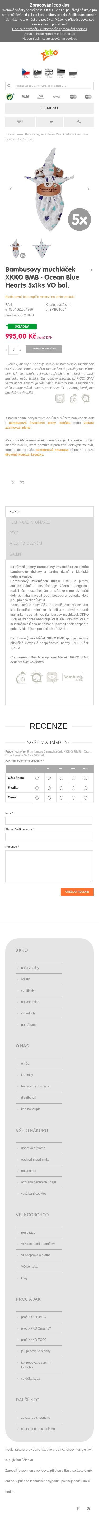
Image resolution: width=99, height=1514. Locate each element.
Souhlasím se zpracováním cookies (49, 34)
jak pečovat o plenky (35, 1351)
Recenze (11, 846)
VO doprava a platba (36, 1255)
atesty (25, 979)
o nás (25, 1063)
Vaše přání (22, 121)
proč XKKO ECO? (33, 1340)
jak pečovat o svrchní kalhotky (36, 1365)
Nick (8, 813)
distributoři (28, 1098)
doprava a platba (33, 1148)
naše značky (30, 968)
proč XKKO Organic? (36, 1328)
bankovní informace (35, 1086)
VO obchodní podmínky (38, 1244)
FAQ (24, 1278)
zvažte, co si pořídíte (35, 1417)
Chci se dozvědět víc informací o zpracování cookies (49, 29)
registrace (28, 1232)
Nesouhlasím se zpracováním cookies (49, 38)
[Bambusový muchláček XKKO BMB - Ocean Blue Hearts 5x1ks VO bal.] (49, 189)
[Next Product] (91, 270)
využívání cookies (33, 1193)
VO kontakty (29, 1266)
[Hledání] (9, 85)
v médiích (28, 1013)
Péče (14, 532)
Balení (16, 554)
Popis (15, 511)
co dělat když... (31, 1379)
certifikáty (28, 991)
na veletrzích (30, 1002)
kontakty (27, 1075)
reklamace (28, 1171)
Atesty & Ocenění (26, 543)
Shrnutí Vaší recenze (18, 829)
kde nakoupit (30, 1109)
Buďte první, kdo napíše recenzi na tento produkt (39, 297)
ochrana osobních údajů (38, 1182)
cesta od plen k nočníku (38, 1429)
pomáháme (29, 1025)
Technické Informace (30, 522)
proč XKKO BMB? (33, 1317)
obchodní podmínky (35, 1159)
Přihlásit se (79, 122)
